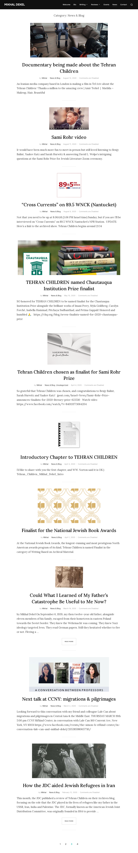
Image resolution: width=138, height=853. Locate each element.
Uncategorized (62, 385)
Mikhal (44, 78)
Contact (123, 4)
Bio (75, 4)
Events (106, 4)
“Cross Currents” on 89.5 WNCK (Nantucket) (69, 205)
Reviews (94, 4)
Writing (82, 4)
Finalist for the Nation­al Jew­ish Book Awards (69, 530)
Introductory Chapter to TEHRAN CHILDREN (69, 457)
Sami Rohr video (69, 137)
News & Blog (55, 78)
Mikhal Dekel (14, 4)
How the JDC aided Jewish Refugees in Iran (69, 785)
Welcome (66, 4)
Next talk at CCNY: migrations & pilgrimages (69, 699)
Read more (70, 641)
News (114, 4)
